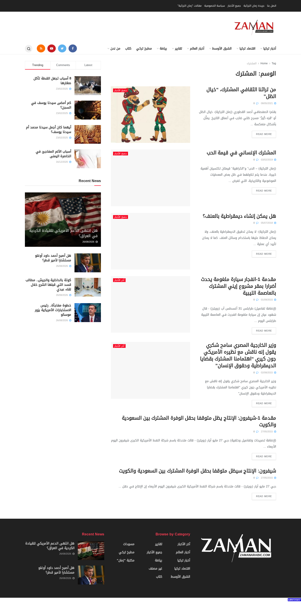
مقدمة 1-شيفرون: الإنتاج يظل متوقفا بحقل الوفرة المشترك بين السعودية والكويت (199, 421)
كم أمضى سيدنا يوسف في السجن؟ (51, 105)
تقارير (178, 49)
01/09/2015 (267, 299)
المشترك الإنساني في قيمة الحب (241, 152)
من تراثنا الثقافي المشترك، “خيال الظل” (241, 93)
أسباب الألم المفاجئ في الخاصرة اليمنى (53, 153)
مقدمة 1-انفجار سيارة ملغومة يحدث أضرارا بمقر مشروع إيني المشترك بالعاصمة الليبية (238, 286)
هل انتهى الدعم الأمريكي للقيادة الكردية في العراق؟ (63, 233)
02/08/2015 (267, 372)
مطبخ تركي (144, 49)
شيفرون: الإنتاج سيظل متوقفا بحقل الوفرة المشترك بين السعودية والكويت (197, 471)
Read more (264, 134)
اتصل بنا (271, 5)
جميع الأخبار (234, 5)
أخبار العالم (197, 49)
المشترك (251, 63)
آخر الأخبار (119, 280)
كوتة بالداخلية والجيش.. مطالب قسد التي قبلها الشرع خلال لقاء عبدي (48, 284)
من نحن (115, 49)
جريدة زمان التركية (253, 5)
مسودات (128, 544)
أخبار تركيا (269, 49)
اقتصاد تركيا (247, 49)
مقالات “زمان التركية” (190, 5)
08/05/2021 (267, 103)
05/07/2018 (267, 223)
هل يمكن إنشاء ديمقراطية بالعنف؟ (239, 216)
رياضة (163, 49)
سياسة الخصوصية (214, 5)
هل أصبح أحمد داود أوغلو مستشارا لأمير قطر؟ (53, 258)
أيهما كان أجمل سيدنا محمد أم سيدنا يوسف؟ (48, 129)
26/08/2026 (88, 242)
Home (264, 63)
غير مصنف (155, 569)
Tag (274, 63)
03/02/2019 (267, 159)
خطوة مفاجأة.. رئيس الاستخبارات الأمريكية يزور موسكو (53, 310)
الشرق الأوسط (222, 49)
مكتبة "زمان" (125, 560)
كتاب (128, 49)
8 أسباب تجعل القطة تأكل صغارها (52, 80)
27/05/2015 (267, 431)
